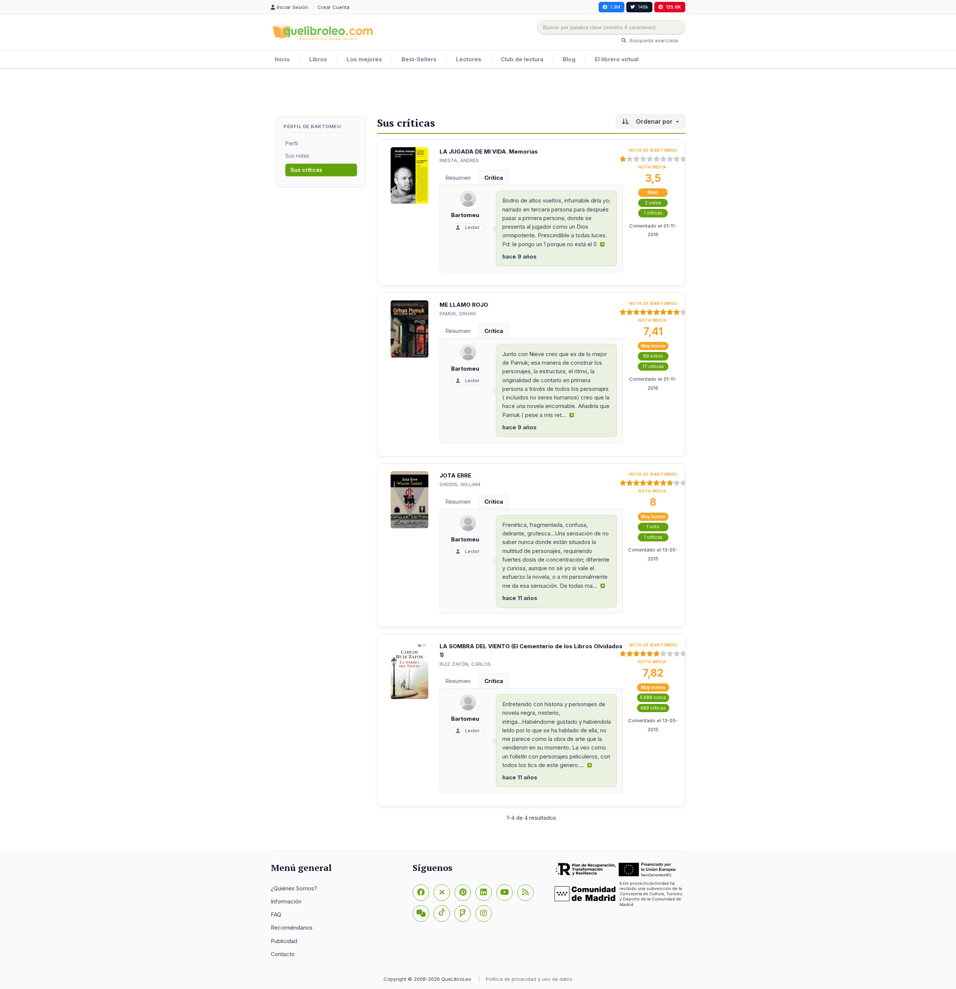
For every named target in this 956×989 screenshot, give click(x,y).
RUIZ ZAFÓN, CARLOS (465, 664)
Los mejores (364, 59)
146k (643, 7)
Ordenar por (654, 121)
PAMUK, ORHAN (458, 313)
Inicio (282, 59)
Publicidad (284, 941)
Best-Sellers (419, 59)
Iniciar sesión (293, 7)
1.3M (615, 7)
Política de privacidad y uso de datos (529, 979)
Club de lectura (522, 59)
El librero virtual (617, 59)
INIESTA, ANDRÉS (459, 160)
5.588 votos (653, 697)
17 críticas (653, 366)
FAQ (276, 914)
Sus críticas (306, 170)
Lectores (468, 59)
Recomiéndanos (292, 927)
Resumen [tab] (458, 177)
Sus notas (297, 155)
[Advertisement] (478, 93)
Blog (569, 59)
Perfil (291, 143)
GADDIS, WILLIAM (460, 484)
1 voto (652, 526)
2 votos (653, 202)
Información (286, 901)
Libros (318, 59)
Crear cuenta (333, 7)
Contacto (283, 954)
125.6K (673, 7)
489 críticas (653, 708)
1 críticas (653, 213)
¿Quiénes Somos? (294, 888)
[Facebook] (421, 892)
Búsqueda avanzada (653, 40)
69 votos (653, 356)
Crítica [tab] (493, 177)
